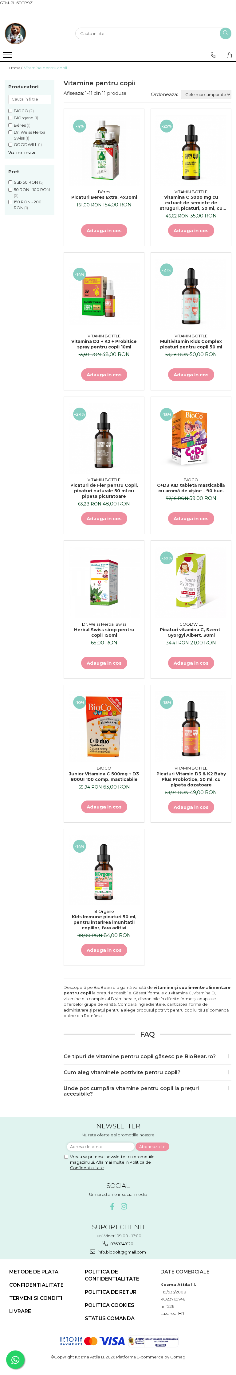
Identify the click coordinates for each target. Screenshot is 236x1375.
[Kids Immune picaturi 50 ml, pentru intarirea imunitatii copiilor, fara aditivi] (104, 870)
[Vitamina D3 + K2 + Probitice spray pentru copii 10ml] (104, 294)
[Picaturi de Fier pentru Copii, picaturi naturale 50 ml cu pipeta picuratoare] (104, 438)
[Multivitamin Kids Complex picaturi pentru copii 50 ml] (190, 294)
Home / (16, 68)
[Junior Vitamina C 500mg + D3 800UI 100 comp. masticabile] (104, 726)
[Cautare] (225, 33)
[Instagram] (124, 1206)
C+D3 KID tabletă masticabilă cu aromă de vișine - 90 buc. (191, 488)
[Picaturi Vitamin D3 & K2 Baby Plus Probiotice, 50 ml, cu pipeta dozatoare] (190, 726)
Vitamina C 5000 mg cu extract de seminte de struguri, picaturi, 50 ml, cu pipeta (191, 202)
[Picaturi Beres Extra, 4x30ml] (104, 150)
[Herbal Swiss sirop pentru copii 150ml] (104, 582)
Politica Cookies (109, 1305)
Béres (20, 125)
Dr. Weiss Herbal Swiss (104, 624)
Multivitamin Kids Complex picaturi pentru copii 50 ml (191, 344)
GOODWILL (25, 144)
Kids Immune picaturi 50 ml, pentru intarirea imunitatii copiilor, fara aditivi (104, 922)
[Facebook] (112, 1206)
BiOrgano (23, 117)
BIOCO (21, 110)
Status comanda (110, 1318)
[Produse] (8, 56)
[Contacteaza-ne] (213, 55)
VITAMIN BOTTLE (191, 191)
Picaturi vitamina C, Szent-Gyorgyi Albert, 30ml (191, 632)
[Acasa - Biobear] (35, 33)
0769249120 (121, 1243)
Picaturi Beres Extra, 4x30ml (104, 197)
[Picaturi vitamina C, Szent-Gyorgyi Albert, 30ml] (190, 582)
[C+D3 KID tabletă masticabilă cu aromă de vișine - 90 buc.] (190, 438)
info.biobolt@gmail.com (121, 1252)
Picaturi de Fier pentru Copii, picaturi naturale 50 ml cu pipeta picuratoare (104, 490)
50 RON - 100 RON (32, 189)
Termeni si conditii (36, 1298)
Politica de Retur (110, 1292)
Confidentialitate (36, 1285)
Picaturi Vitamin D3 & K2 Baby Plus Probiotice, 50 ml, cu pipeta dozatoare (191, 779)
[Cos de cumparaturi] (229, 55)
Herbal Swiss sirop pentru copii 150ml (104, 632)
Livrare (20, 1311)
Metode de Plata (33, 1272)
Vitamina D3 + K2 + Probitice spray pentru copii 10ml (104, 344)
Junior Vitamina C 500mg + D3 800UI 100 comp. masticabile (104, 776)
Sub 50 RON (26, 182)
